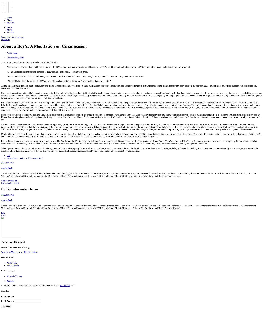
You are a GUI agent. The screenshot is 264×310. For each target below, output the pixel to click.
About (9, 20)
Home (9, 18)
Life (8, 155)
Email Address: (8, 301)
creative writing (25, 158)
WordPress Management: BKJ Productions (19, 252)
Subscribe (6, 306)
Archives (10, 23)
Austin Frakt (7, 168)
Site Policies (65, 285)
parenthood (38, 158)
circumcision (12, 158)
